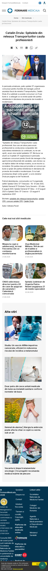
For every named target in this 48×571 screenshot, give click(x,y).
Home (16, 18)
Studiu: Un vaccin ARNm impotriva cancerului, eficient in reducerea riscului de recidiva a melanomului (21, 348)
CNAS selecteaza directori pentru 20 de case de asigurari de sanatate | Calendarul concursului (12, 287)
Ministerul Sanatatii (33, 534)
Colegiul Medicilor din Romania (35, 508)
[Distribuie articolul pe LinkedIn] (26, 48)
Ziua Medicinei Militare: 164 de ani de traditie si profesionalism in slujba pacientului (34, 249)
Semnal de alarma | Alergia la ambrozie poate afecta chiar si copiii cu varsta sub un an (24, 430)
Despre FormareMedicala (11, 3)
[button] (39, 2)
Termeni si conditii (18, 569)
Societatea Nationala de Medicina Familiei (7, 548)
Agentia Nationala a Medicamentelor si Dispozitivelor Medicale (36, 521)
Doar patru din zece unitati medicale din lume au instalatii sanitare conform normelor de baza (23, 389)
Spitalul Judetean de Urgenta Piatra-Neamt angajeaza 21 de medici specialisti (35, 285)
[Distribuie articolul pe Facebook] (12, 48)
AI (42, 565)
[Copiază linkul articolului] (36, 48)
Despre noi (20, 495)
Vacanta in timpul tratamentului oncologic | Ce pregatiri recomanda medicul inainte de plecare (22, 471)
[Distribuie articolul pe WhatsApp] (31, 48)
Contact (25, 3)
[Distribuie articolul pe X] (17, 48)
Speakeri (19, 490)
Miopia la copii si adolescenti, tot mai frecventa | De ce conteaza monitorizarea (12, 249)
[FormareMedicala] (24, 10)
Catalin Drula (29, 201)
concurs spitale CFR (14, 201)
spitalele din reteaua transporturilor (24, 199)
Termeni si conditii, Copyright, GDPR (19, 515)
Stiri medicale (27, 18)
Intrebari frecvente (19, 505)
